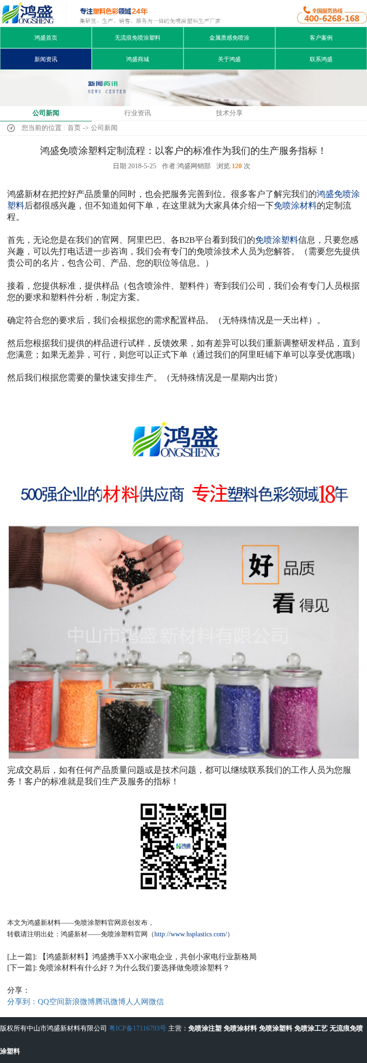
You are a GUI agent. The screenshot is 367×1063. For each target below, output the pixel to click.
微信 (156, 1002)
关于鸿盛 (229, 59)
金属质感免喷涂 (229, 37)
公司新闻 (45, 113)
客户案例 (321, 37)
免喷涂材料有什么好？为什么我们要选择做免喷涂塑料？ (134, 968)
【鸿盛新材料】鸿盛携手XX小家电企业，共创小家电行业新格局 (148, 957)
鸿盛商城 (137, 59)
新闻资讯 (45, 59)
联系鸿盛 (321, 59)
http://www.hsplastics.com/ (190, 934)
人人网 (137, 1002)
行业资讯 (137, 113)
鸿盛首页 (45, 37)
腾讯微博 (110, 1002)
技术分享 (229, 113)
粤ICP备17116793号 (137, 1028)
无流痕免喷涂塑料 (138, 37)
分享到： (22, 1002)
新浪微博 (80, 1002)
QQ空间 (51, 1002)
